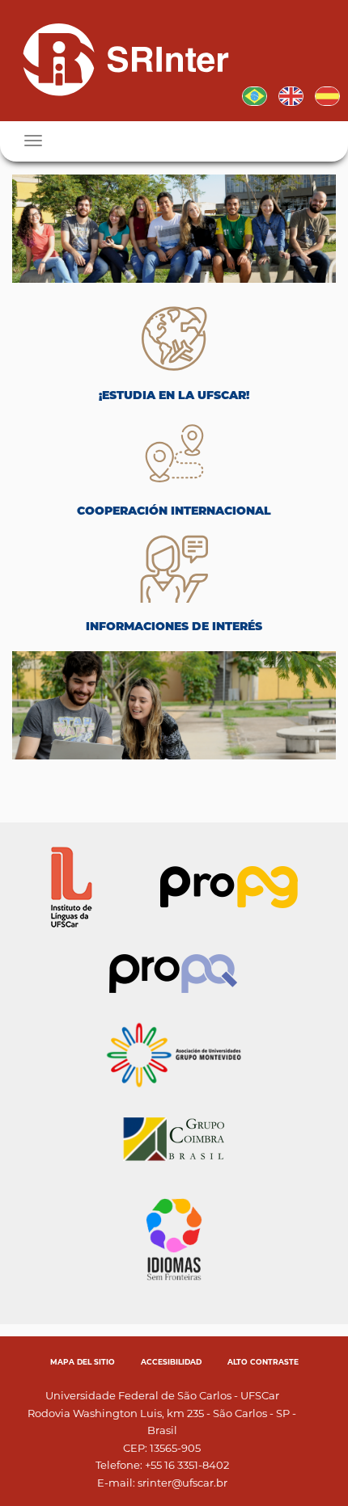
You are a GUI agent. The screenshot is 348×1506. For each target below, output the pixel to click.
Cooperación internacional (174, 510)
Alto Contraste (263, 1361)
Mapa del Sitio (82, 1361)
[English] (290, 94)
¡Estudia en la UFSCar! (174, 395)
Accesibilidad (171, 1361)
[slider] (174, 229)
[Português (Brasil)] (254, 94)
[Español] (120, 59)
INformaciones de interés (174, 626)
